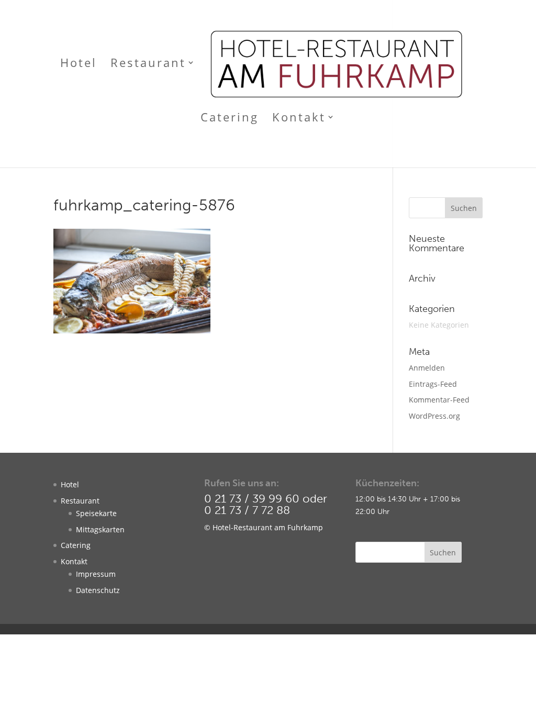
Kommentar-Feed (439, 400)
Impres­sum (96, 574)
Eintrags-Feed (433, 384)
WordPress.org (434, 416)
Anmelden (427, 368)
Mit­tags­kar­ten (100, 529)
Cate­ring (76, 545)
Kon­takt (74, 561)
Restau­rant (80, 501)
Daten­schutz (98, 590)
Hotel (70, 484)
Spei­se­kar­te (96, 513)
